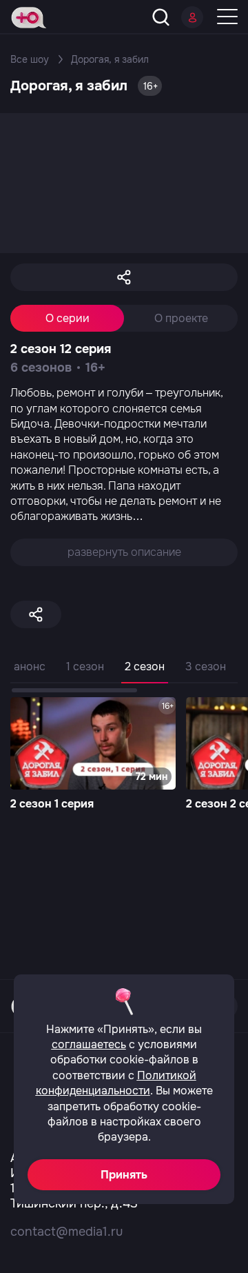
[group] (93, 755)
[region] (124, 675)
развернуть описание (124, 552)
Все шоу (29, 59)
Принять (124, 1174)
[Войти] (192, 17)
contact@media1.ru (66, 1231)
